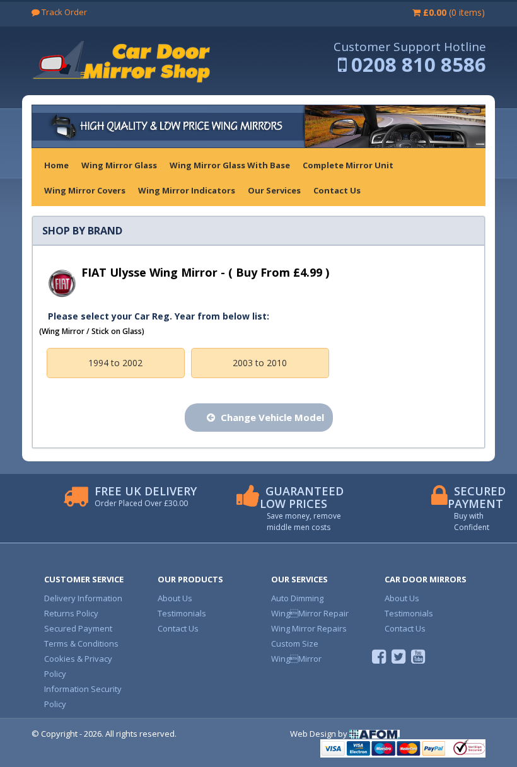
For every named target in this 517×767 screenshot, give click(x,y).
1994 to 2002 (115, 363)
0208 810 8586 (418, 64)
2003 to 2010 (260, 363)
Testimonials (182, 613)
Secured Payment (78, 628)
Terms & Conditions (81, 643)
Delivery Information (83, 598)
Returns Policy (71, 613)
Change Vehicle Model (271, 417)
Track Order (63, 12)
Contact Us (178, 628)
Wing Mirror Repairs (309, 628)
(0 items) (454, 12)
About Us (175, 598)
